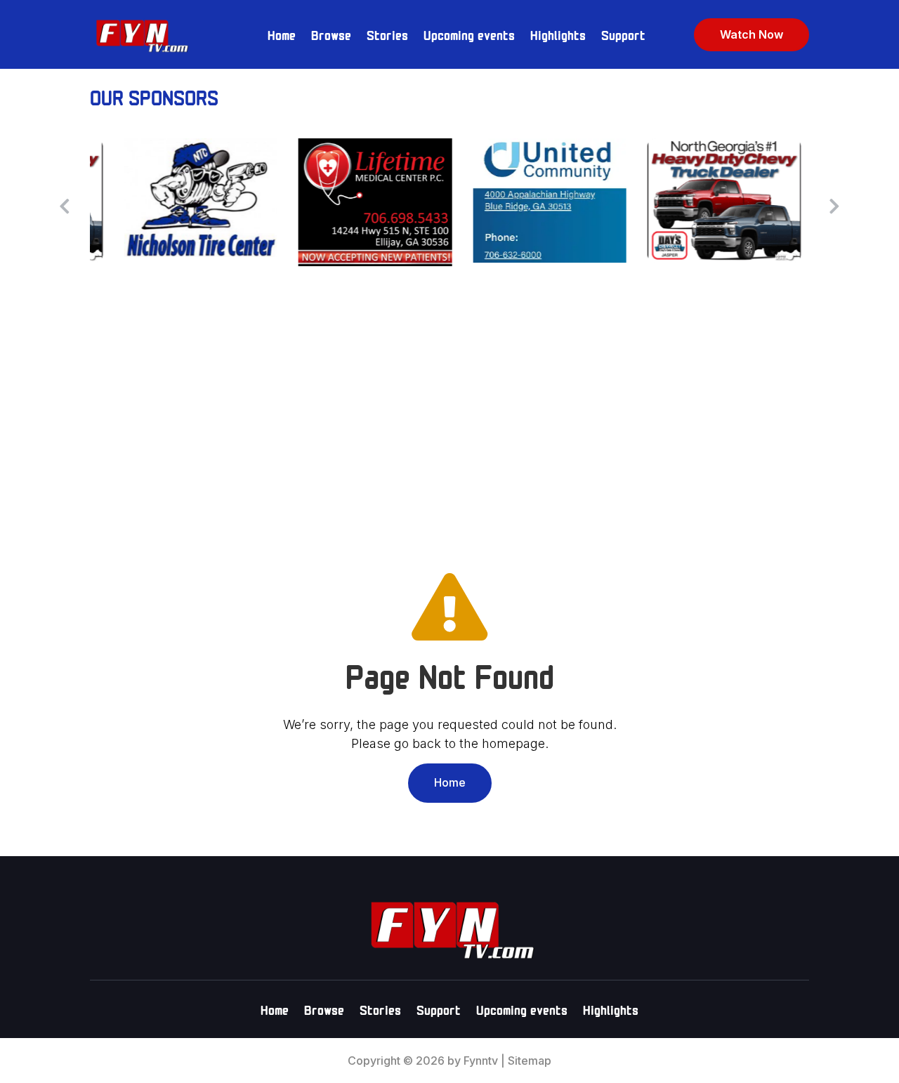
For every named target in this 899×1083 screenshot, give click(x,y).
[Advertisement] (449, 413)
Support (623, 34)
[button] (834, 206)
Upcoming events (469, 34)
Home (282, 34)
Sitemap (529, 1061)
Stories (387, 34)
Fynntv (481, 1061)
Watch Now (751, 34)
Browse (331, 34)
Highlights (558, 34)
